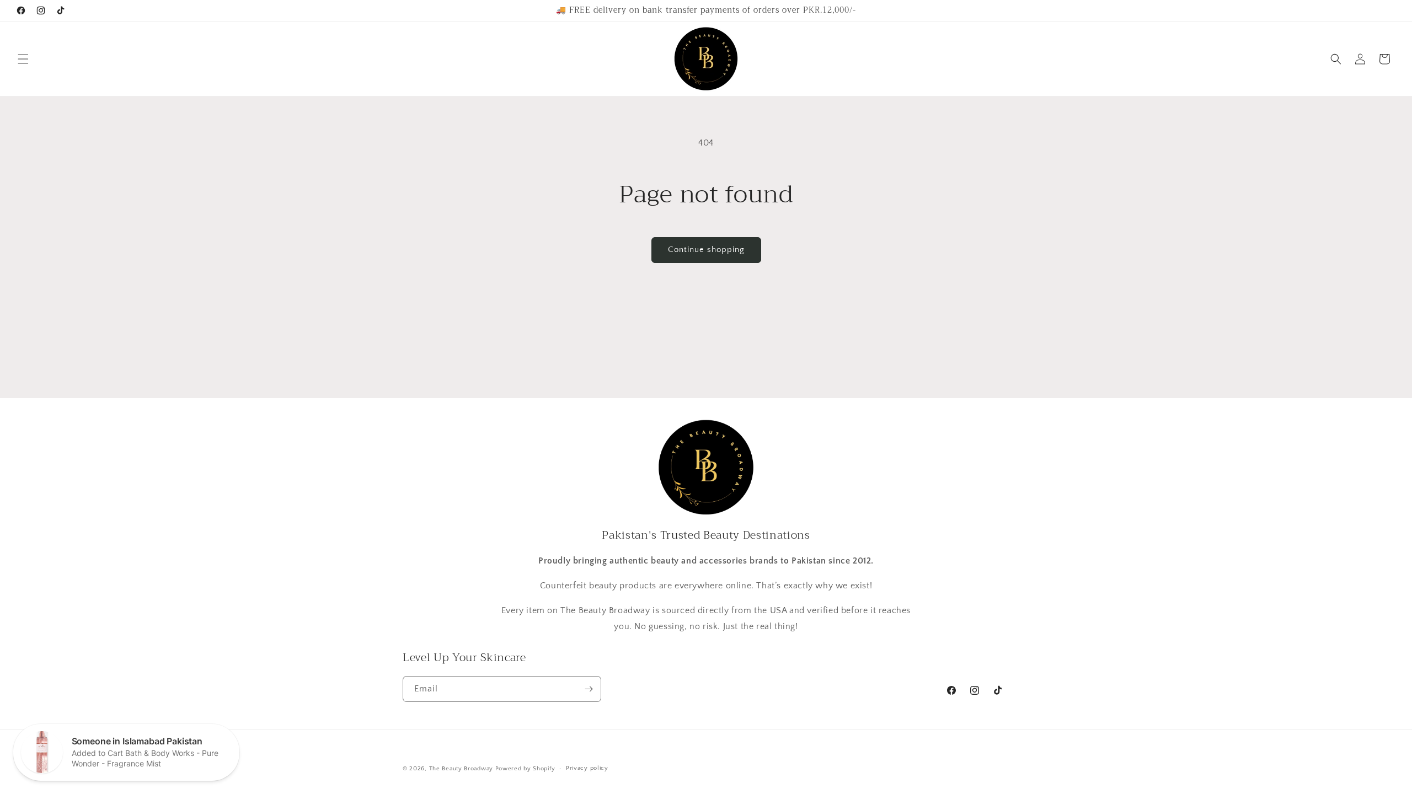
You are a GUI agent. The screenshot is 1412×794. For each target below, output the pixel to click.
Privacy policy (587, 768)
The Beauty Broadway (461, 768)
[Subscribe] (588, 689)
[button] (23, 59)
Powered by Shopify (525, 768)
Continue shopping (706, 249)
